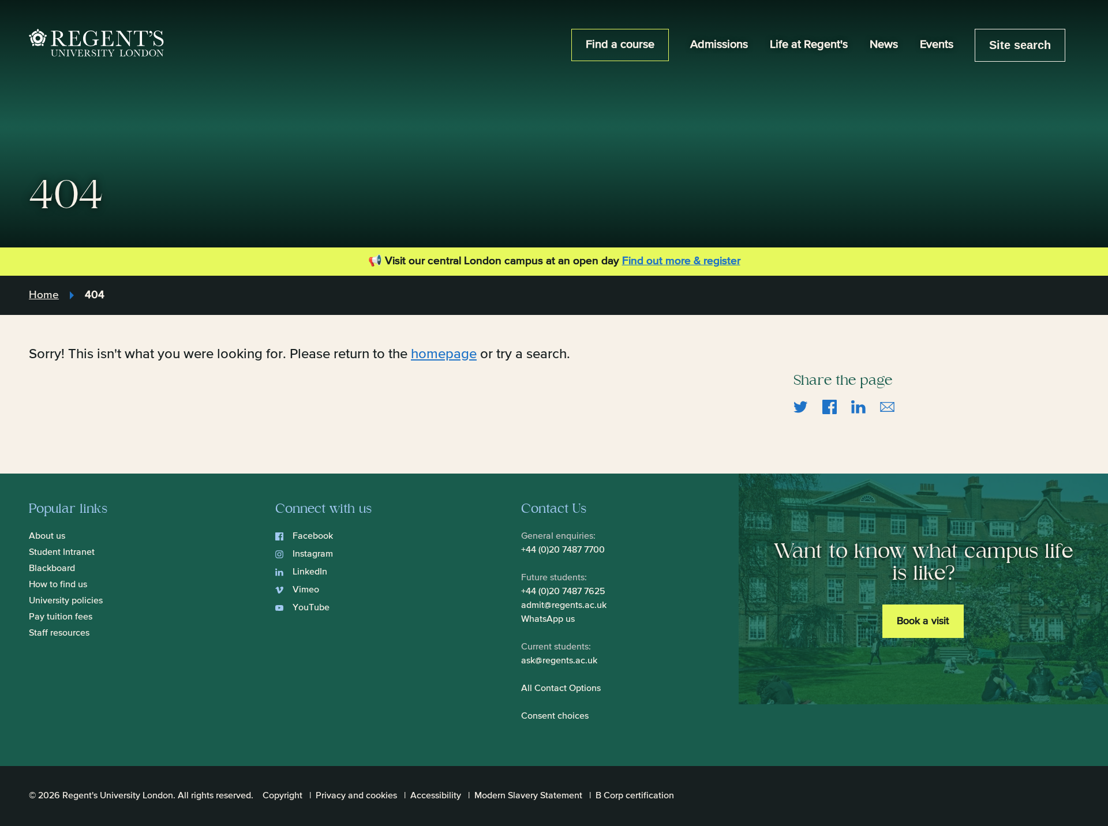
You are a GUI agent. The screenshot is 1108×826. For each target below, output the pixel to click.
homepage (444, 354)
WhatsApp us (548, 619)
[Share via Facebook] (829, 406)
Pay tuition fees (60, 617)
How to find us (58, 585)
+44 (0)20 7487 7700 (563, 550)
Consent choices (555, 716)
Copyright (282, 796)
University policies (66, 601)
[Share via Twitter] (800, 406)
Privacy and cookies (356, 796)
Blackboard (52, 568)
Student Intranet (62, 552)
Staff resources (59, 633)
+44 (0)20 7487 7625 (563, 591)
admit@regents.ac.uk (564, 605)
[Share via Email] (887, 406)
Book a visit (923, 621)
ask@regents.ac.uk (559, 661)
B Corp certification (635, 796)
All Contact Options (561, 688)
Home (44, 295)
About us (47, 536)
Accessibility (435, 796)
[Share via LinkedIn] (858, 406)
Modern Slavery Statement (528, 796)
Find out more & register (681, 261)
